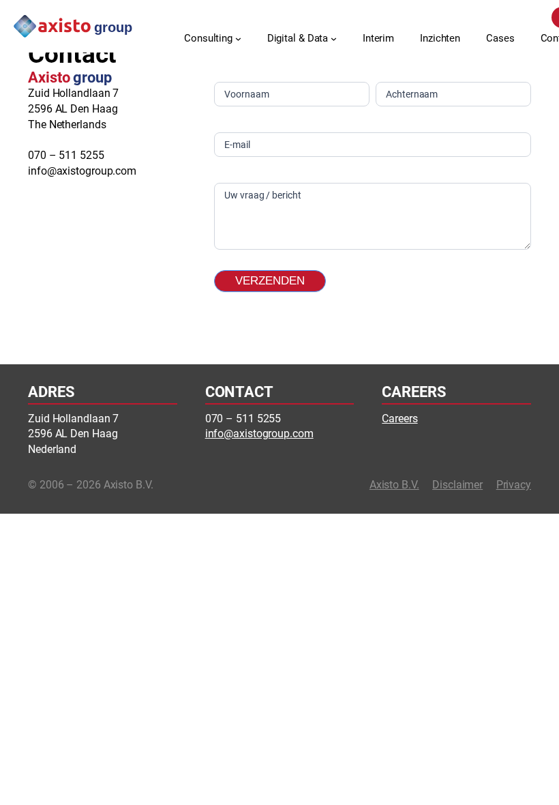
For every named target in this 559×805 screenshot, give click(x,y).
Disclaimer (457, 484)
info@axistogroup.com (82, 170)
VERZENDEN (270, 280)
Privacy (513, 484)
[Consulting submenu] (238, 38)
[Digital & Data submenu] (334, 38)
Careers (399, 418)
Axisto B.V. (394, 484)
